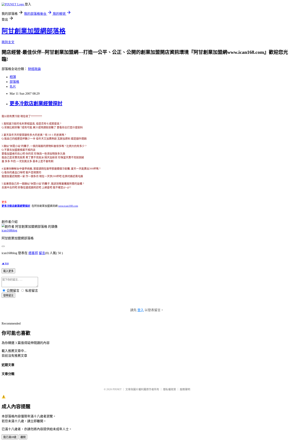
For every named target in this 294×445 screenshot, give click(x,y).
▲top (5, 263)
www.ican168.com (68, 205)
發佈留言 (8, 295)
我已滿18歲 (9, 437)
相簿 (13, 77)
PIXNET (117, 389)
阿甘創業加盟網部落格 (34, 31)
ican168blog (9, 230)
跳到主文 (8, 42)
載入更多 (8, 271)
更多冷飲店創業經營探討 (36, 103)
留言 (42, 253)
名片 (13, 86)
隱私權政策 (169, 389)
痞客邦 (33, 253)
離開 (23, 437)
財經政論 (34, 69)
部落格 (14, 81)
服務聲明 (185, 389)
